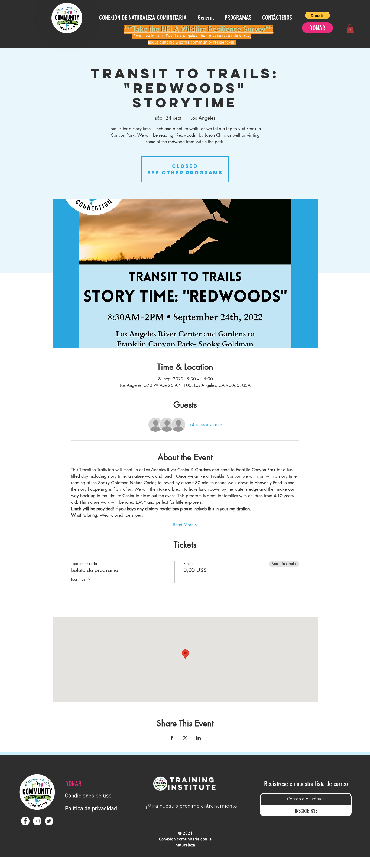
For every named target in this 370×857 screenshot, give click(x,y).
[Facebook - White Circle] (25, 821)
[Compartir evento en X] (185, 738)
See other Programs (185, 172)
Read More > (185, 525)
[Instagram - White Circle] (37, 821)
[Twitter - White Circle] (49, 821)
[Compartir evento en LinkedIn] (198, 738)
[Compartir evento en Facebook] (171, 738)
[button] (317, 15)
